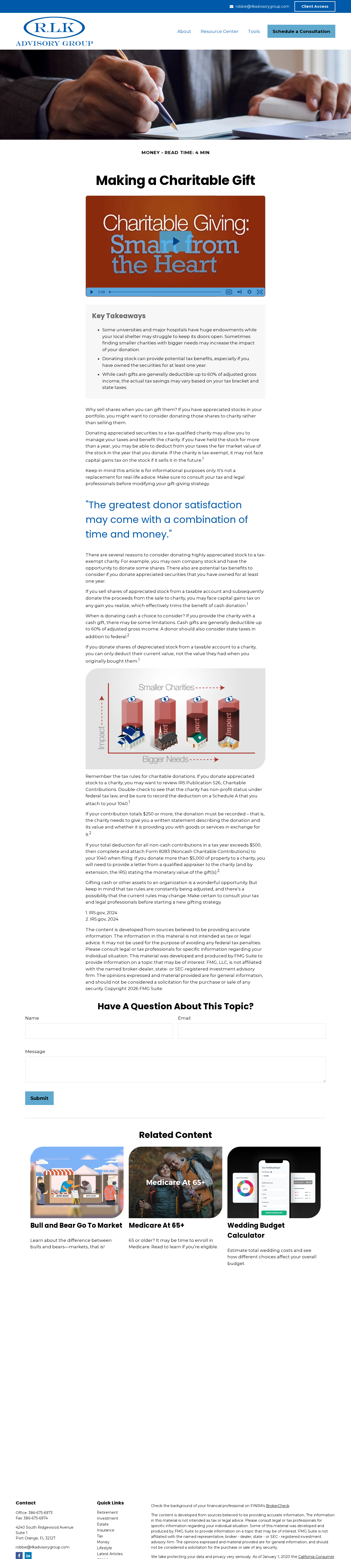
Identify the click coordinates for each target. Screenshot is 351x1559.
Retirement (107, 1512)
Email (184, 1018)
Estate (103, 1524)
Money (103, 1542)
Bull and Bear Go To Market (76, 1225)
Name (32, 1018)
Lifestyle (104, 1548)
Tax (100, 1536)
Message (35, 1051)
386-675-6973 (41, 1512)
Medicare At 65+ (156, 1225)
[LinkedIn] (28, 1555)
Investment (107, 1518)
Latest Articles (110, 1554)
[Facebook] (19, 1555)
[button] (184, 31)
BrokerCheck (277, 1505)
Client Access (314, 6)
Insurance (105, 1530)
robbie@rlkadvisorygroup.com (262, 6)
